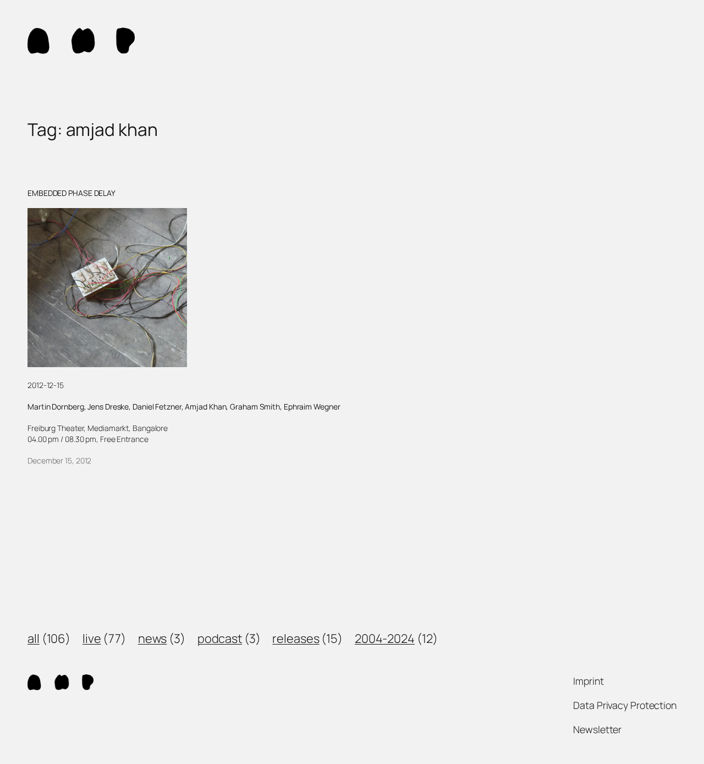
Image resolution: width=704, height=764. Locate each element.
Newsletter (597, 729)
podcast (219, 638)
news (152, 638)
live (91, 638)
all (34, 638)
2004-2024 (385, 638)
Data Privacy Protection (624, 705)
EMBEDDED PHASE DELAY (72, 193)
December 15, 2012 (59, 460)
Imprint (588, 680)
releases (295, 638)
